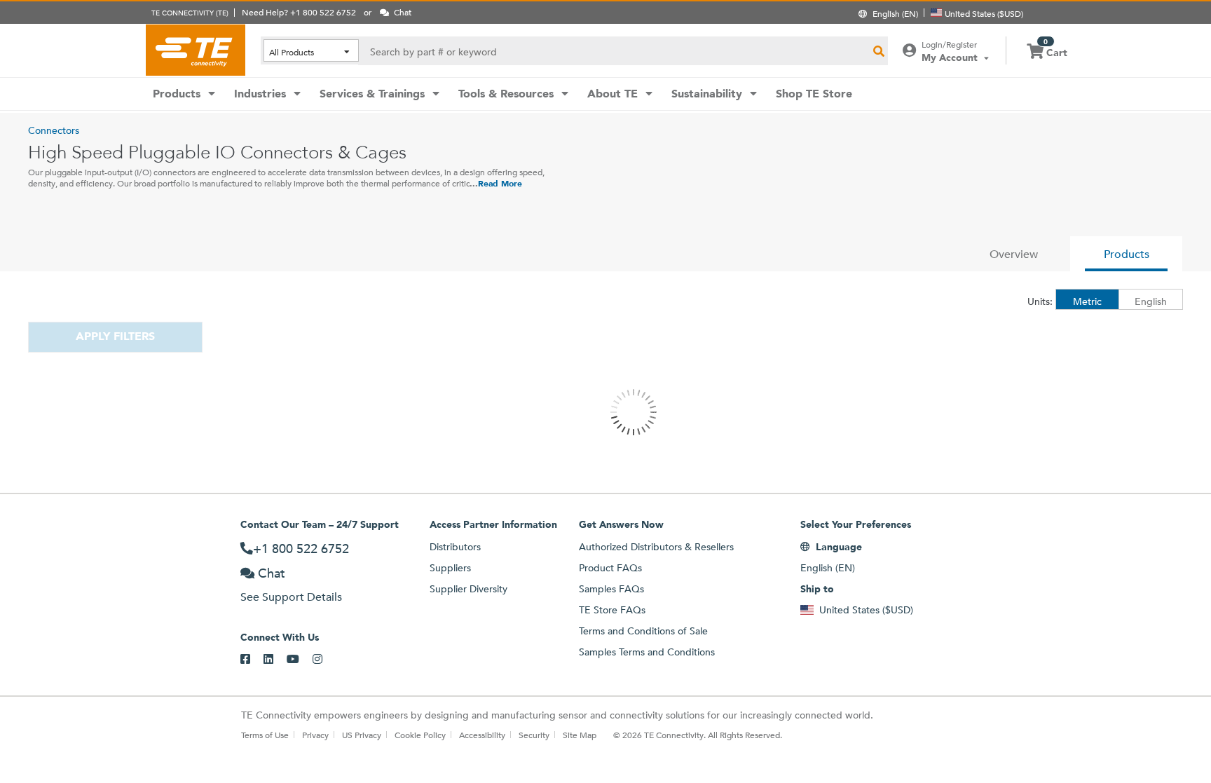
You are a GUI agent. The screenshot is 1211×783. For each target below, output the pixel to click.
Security (534, 734)
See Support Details (291, 597)
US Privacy (361, 734)
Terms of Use (265, 734)
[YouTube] (300, 659)
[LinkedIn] (275, 659)
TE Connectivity (195, 50)
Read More (500, 184)
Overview (1014, 254)
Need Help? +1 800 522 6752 (299, 12)
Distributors (455, 546)
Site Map (579, 734)
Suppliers (450, 567)
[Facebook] (252, 659)
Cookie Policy (420, 734)
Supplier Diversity (468, 589)
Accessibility (482, 734)
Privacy (315, 734)
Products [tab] (1126, 254)
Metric (1087, 301)
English (1151, 301)
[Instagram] (324, 659)
